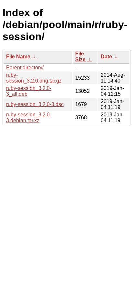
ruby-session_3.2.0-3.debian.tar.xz (28, 117)
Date (106, 56)
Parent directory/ (25, 67)
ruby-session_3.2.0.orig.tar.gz (34, 78)
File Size (80, 56)
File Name (18, 56)
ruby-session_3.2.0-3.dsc (35, 104)
